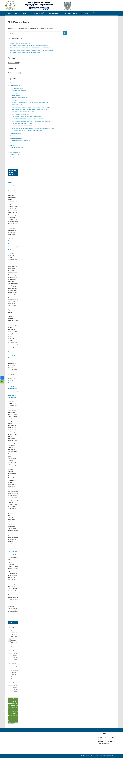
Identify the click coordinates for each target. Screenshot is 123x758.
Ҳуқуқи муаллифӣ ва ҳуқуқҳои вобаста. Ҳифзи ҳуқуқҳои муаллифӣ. (31, 121)
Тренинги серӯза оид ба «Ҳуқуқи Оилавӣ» (15, 687)
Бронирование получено (17, 83)
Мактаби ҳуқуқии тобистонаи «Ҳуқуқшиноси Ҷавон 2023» (15, 632)
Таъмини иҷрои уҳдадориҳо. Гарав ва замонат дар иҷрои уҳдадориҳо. (31, 107)
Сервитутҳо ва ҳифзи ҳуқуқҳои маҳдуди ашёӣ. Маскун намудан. (30, 102)
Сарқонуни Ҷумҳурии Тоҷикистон (20, 43)
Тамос (12, 145)
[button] (93, 13)
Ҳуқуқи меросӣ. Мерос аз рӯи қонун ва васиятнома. (26, 116)
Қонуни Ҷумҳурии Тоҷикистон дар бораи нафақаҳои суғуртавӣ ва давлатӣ (31, 50)
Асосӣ (9, 13)
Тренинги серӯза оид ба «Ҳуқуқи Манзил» (15, 655)
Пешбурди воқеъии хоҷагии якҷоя (21, 100)
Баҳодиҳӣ (13, 157)
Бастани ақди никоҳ (17, 88)
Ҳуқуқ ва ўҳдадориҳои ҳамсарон (21, 114)
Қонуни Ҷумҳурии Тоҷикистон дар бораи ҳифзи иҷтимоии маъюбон (30, 45)
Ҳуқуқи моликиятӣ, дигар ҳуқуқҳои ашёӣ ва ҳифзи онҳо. (28, 118)
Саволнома (15, 160)
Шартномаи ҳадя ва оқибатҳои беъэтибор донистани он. (28, 130)
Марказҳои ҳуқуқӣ (71, 13)
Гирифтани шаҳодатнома (19, 90)
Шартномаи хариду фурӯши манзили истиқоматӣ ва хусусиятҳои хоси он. (33, 128)
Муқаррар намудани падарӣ (19, 97)
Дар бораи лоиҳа (20, 13)
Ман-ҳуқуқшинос (54, 13)
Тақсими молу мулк (17, 104)
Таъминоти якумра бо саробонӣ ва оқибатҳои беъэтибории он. (29, 109)
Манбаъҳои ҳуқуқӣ (37, 13)
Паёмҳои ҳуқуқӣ (15, 135)
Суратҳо (12, 142)
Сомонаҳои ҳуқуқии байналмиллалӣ (20, 140)
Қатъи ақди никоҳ (17, 93)
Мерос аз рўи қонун (17, 95)
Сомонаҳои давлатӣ (16, 138)
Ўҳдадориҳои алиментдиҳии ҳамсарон (23, 111)
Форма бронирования (16, 147)
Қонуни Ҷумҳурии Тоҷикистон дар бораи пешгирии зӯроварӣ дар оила (30, 47)
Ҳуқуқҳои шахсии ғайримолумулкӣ (22, 123)
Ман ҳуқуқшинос (15, 85)
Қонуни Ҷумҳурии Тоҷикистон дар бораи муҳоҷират (25, 52)
